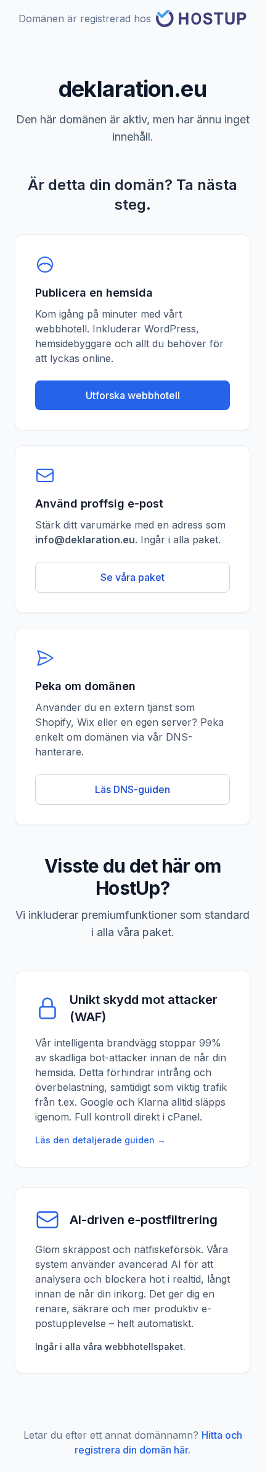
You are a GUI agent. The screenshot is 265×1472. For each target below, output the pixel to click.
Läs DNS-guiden (132, 789)
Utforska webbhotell (133, 395)
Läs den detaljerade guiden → (100, 1140)
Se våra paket (132, 577)
